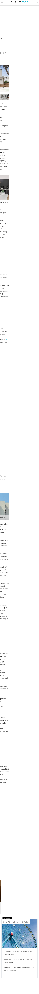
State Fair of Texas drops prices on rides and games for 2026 (18, 953)
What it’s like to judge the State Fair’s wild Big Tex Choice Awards (19, 961)
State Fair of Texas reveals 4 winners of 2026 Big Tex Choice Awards (19, 969)
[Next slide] (6, 78)
